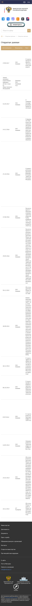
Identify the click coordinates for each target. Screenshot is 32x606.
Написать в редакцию (7, 568)
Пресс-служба (5, 537)
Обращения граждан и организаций (11, 541)
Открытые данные (10, 36)
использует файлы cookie (11, 597)
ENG (28, 2)
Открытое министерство (8, 549)
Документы (4, 533)
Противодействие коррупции (9, 553)
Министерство (5, 525)
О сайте (3, 560)
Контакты (4, 545)
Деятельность (5, 529)
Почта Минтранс (6, 563)
